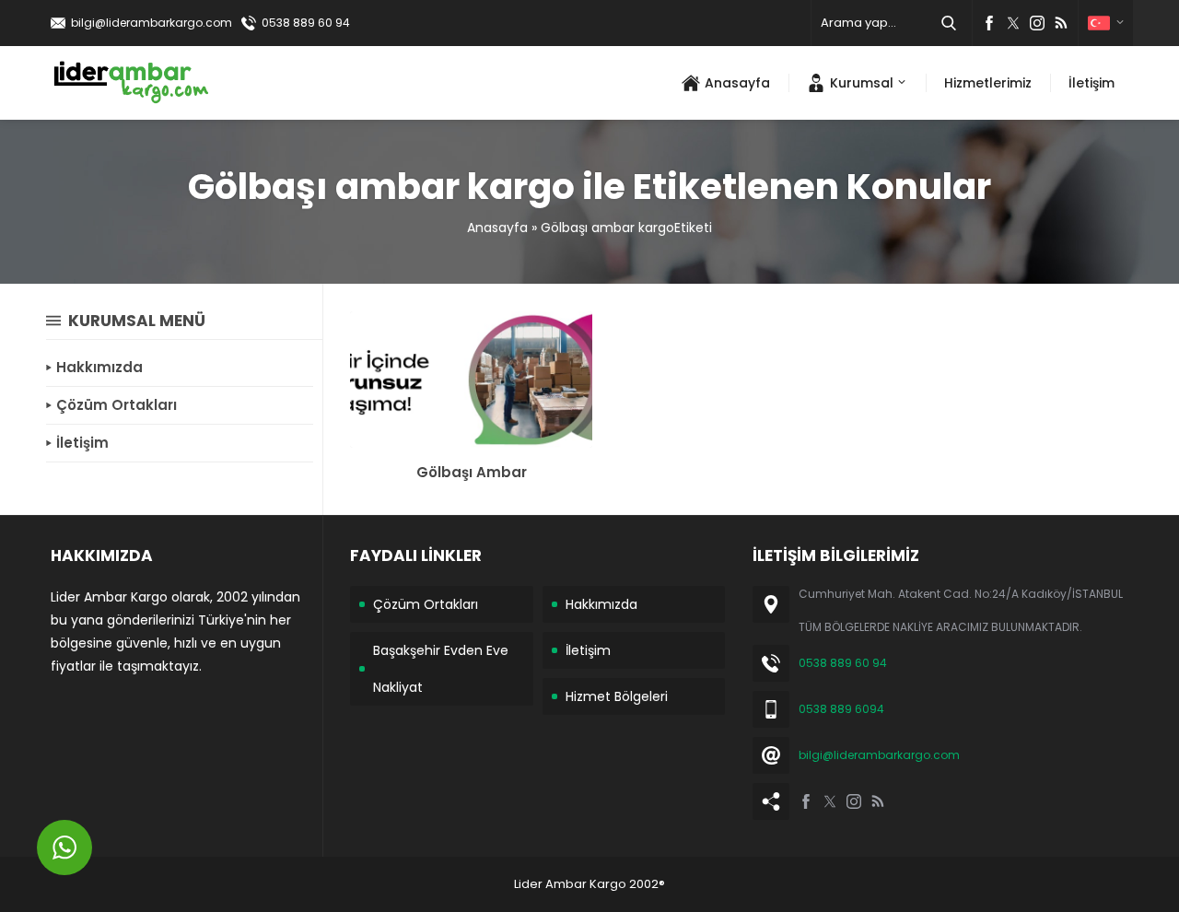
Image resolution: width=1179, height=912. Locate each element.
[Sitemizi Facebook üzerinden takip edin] (989, 23)
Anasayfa (497, 227)
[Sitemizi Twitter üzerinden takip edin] (1013, 23)
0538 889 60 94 (306, 22)
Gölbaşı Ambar (471, 472)
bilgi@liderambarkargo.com (151, 22)
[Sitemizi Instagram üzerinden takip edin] (1037, 23)
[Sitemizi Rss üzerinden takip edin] (1061, 23)
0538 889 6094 (841, 709)
